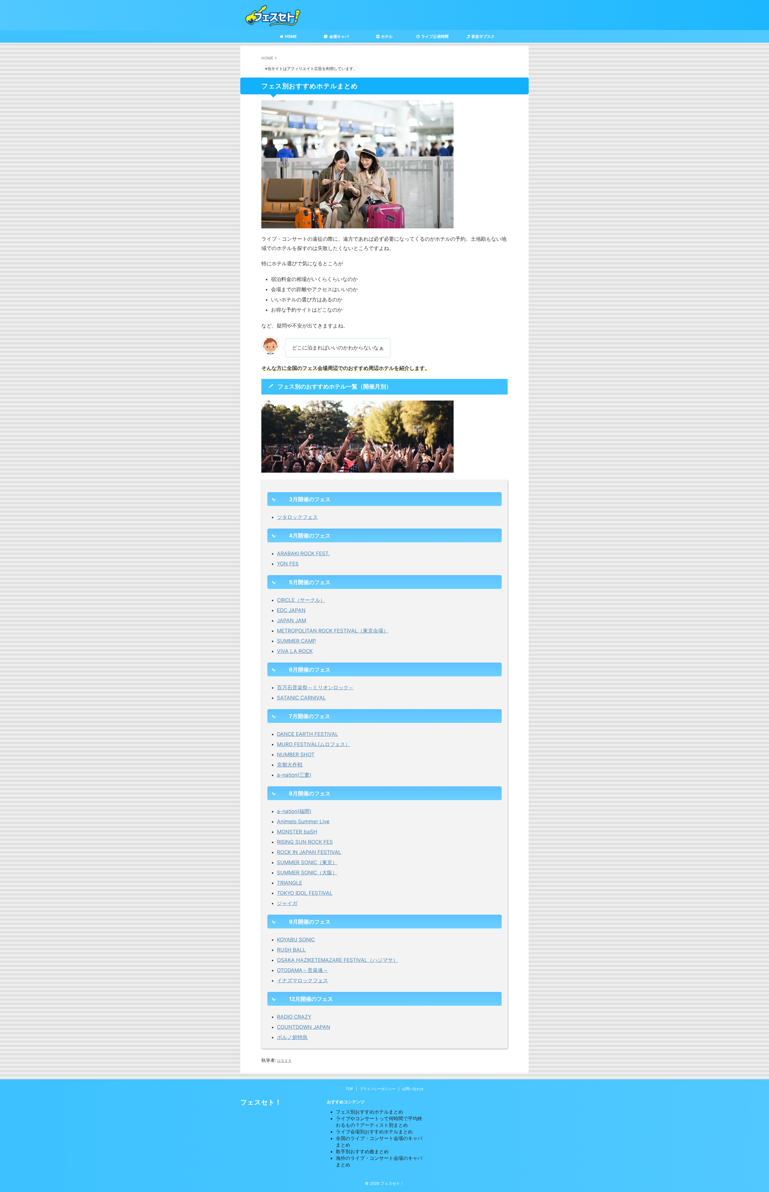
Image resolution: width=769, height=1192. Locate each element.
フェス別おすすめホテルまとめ (369, 1112)
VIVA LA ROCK (295, 651)
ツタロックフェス (297, 517)
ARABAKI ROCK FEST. (303, 553)
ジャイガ (287, 903)
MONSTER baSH (297, 832)
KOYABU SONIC (296, 940)
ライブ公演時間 (434, 36)
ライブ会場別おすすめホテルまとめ (374, 1132)
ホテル (387, 36)
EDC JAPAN (291, 610)
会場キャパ (339, 36)
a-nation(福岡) (294, 811)
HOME (291, 36)
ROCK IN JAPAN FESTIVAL (309, 852)
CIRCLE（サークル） (301, 600)
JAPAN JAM (291, 620)
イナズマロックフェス (302, 980)
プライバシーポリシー (378, 1089)
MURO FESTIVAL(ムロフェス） (313, 744)
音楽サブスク (483, 36)
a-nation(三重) (294, 775)
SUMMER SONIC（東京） (307, 862)
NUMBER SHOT (296, 754)
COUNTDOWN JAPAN (303, 1027)
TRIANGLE (289, 883)
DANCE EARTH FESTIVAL (307, 734)
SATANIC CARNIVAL (301, 698)
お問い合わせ (413, 1089)
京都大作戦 (289, 765)
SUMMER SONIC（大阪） (307, 873)
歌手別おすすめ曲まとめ (362, 1151)
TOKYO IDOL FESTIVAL (305, 893)
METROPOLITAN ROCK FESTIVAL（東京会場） (332, 631)
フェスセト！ (260, 1102)
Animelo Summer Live (303, 822)
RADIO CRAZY (294, 1017)
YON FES (288, 564)
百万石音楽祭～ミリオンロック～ (315, 687)
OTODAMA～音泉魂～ (302, 970)
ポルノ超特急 (292, 1037)
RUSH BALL (291, 950)
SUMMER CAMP (296, 641)
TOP (349, 1089)
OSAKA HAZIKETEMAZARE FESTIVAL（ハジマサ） (337, 960)
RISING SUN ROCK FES (305, 842)
